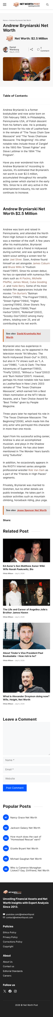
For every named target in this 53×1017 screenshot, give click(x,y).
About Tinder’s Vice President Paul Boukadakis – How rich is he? (23, 654)
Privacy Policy (10, 937)
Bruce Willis (15, 267)
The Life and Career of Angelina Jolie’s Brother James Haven (25, 611)
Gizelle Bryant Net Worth (24, 848)
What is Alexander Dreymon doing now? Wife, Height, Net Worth (26, 698)
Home (5, 20)
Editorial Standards (13, 971)
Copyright (8, 946)
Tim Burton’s (19, 293)
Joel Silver (16, 259)
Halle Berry (18, 285)
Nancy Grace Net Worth (23, 817)
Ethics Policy (9, 932)
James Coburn (41, 263)
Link (39, 48)
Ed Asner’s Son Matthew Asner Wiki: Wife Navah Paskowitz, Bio (24, 567)
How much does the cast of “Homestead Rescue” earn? (25, 838)
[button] (47, 4)
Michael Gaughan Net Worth (26, 858)
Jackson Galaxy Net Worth (25, 827)
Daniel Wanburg (14, 48)
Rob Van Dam (36, 470)
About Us (8, 961)
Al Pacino (24, 278)
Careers (7, 975)
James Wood (20, 282)
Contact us (8, 966)
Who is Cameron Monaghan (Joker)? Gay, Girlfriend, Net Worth (29, 869)
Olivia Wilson (8, 573)
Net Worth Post (30, 1005)
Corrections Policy (12, 941)
